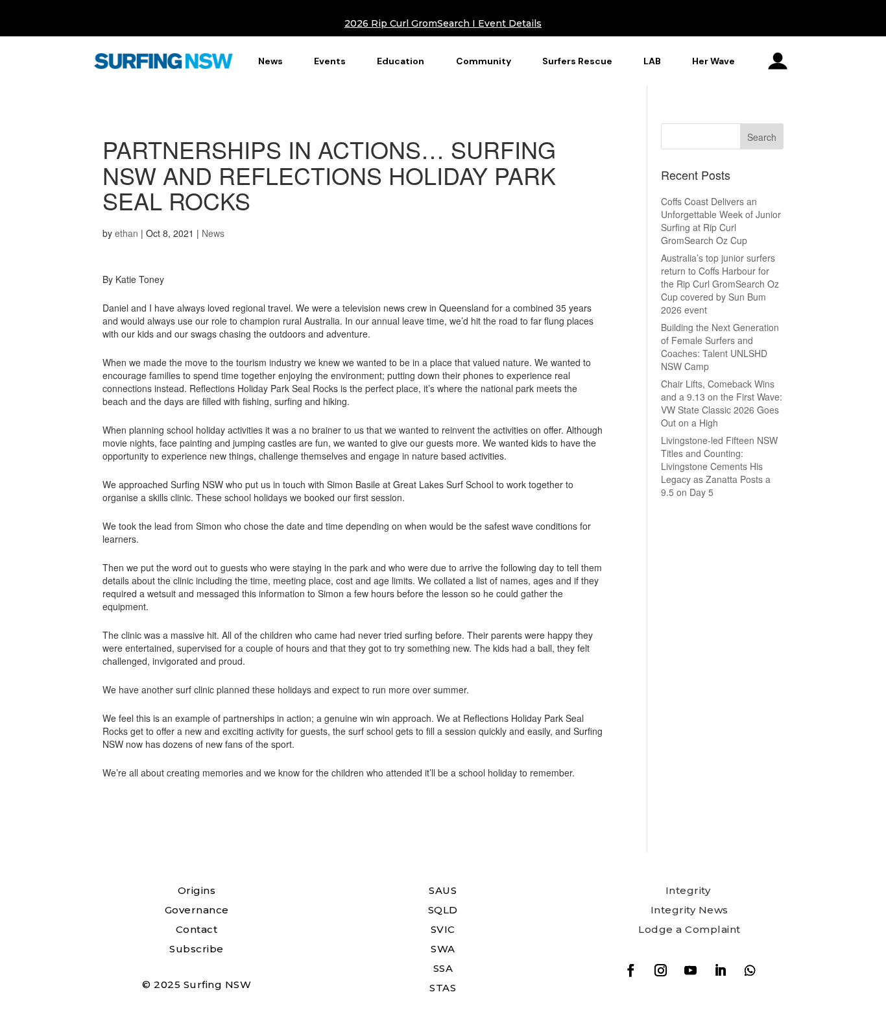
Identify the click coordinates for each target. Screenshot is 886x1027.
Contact (197, 929)
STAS (442, 988)
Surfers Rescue (577, 61)
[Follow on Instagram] (660, 970)
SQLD (443, 910)
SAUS (443, 890)
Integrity (688, 890)
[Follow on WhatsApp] (749, 970)
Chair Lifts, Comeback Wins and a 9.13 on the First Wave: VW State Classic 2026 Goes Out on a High (721, 403)
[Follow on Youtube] (690, 970)
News (270, 61)
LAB (652, 61)
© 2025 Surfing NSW (196, 984)
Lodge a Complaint (689, 929)
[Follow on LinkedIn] (720, 970)
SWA (443, 949)
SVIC (443, 929)
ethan (126, 233)
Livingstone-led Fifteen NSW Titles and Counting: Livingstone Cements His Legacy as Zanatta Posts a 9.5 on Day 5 (719, 466)
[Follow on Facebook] (630, 970)
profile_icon (778, 61)
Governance (197, 910)
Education (400, 61)
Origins (197, 890)
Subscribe (196, 949)
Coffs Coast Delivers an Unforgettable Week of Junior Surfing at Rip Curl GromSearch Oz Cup (721, 221)
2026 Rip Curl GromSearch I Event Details (443, 23)
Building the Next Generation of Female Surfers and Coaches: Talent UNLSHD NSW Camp (720, 347)
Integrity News (689, 910)
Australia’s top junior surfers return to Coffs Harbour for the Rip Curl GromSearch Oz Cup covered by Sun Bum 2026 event (720, 283)
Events (330, 61)
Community (483, 61)
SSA (443, 968)
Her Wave (713, 61)
